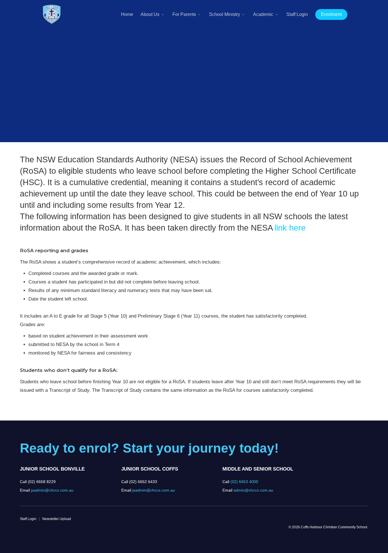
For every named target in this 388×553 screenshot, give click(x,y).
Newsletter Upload (56, 519)
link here (290, 227)
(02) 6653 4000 (244, 481)
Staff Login (28, 519)
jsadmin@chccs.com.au (52, 490)
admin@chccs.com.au (253, 490)
